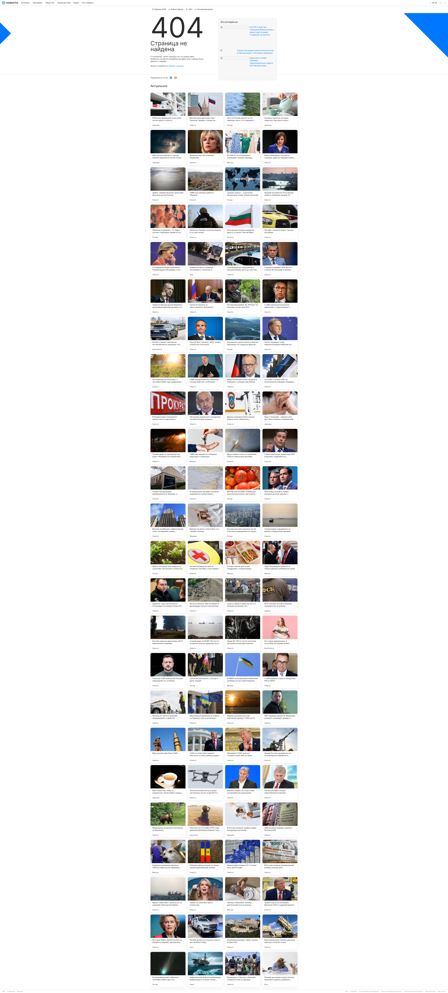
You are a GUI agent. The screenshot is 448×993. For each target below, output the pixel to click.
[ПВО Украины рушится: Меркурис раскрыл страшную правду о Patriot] (280, 707)
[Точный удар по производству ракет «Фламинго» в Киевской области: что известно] (168, 446)
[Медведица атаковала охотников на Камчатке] (168, 819)
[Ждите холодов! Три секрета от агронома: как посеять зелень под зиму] (168, 558)
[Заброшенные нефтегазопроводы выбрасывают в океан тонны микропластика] (205, 969)
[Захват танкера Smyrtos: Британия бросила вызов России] (168, 184)
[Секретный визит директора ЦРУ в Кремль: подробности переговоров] (280, 446)
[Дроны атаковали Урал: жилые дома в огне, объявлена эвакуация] (242, 409)
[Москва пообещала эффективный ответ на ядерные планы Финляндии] (168, 521)
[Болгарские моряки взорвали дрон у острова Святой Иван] (242, 222)
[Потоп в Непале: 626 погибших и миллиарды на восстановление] (205, 595)
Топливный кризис (205, 9)
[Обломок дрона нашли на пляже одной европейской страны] (205, 857)
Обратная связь (430, 991)
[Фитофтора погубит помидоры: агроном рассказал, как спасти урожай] (242, 483)
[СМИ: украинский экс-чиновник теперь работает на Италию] (205, 371)
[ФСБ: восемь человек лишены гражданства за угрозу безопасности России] (280, 595)
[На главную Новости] (11, 3)
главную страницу (175, 66)
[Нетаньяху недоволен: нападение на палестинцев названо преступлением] (205, 409)
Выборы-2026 (160, 9)
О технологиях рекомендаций (369, 991)
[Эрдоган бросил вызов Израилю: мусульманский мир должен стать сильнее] (168, 296)
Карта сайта (442, 991)
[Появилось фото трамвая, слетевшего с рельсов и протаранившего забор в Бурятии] (205, 259)
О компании (11, 991)
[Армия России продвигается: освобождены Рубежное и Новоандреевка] (280, 745)
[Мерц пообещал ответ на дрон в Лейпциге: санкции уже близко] (242, 371)
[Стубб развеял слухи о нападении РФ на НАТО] (280, 670)
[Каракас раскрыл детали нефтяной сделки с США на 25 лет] (242, 707)
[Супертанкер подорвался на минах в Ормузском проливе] (280, 521)
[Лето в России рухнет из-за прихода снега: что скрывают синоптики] (242, 110)
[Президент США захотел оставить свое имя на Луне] (242, 745)
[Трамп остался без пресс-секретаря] (205, 894)
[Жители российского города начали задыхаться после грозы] (168, 147)
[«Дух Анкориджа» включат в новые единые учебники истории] (280, 558)
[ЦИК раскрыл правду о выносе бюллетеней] (280, 819)
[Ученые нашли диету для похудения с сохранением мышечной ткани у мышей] (242, 558)
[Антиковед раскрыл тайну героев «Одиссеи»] (242, 932)
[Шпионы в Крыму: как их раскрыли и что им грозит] (205, 222)
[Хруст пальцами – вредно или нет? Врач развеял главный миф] (280, 409)
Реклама (20, 991)
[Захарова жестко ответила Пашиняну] (205, 147)
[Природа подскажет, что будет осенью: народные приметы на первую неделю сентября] (168, 222)
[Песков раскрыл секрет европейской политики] (280, 782)
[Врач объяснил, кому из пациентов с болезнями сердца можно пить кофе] (168, 782)
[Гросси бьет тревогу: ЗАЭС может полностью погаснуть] (205, 334)
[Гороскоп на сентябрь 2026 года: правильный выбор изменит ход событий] (205, 819)
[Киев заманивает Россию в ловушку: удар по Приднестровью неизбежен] (280, 147)
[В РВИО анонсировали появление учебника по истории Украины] (242, 670)
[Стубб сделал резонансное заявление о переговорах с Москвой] (280, 296)
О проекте (353, 991)
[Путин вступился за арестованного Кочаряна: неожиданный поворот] (205, 296)
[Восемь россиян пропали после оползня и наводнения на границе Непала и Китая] (242, 521)
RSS (346, 991)
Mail (3, 991)
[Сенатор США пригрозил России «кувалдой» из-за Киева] (168, 670)
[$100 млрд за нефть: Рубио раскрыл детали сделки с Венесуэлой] (280, 483)
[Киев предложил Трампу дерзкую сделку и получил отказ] (280, 932)
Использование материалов (413, 991)
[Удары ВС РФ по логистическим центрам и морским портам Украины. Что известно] (242, 633)
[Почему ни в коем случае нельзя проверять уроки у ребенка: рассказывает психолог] (280, 969)
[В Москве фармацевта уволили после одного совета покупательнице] (168, 110)
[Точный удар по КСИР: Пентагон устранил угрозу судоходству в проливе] (205, 633)
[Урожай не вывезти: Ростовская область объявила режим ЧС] (280, 184)
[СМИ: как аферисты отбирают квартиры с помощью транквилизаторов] (205, 446)
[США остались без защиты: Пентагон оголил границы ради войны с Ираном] (205, 745)
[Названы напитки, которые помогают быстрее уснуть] (280, 110)
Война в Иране (177, 9)
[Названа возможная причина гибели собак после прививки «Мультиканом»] (168, 857)
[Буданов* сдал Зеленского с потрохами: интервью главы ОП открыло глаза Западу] (168, 595)
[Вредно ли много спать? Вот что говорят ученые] (205, 521)
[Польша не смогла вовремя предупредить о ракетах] (168, 707)
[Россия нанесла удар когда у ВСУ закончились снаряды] (168, 633)
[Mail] (3, 3)
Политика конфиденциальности (391, 991)
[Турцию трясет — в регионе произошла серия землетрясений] (242, 184)
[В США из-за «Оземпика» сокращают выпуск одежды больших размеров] (242, 147)
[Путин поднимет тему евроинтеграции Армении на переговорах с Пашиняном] (280, 334)
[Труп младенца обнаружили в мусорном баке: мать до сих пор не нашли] (242, 259)
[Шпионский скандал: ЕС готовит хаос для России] (242, 857)
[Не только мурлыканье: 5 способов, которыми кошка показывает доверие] (280, 633)
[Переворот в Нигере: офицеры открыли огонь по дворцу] (242, 969)
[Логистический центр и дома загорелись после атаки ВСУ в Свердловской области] (205, 782)
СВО (190, 9)
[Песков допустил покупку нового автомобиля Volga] (205, 932)
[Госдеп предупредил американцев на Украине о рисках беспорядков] (168, 483)
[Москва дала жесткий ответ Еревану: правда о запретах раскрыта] (205, 110)
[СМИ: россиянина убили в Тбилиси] (205, 184)
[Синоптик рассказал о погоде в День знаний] (205, 670)
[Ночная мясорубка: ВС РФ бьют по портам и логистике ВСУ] (242, 296)
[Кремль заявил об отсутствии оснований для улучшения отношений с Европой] (242, 782)
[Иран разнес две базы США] (168, 745)
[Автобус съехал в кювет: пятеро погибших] (280, 222)
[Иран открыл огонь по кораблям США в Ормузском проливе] (242, 446)
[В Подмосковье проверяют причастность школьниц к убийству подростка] (168, 409)
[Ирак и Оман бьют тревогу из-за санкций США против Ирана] (168, 894)
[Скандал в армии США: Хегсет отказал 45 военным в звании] (280, 259)
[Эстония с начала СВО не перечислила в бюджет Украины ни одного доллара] (280, 371)
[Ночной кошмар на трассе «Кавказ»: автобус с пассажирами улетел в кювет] (205, 558)
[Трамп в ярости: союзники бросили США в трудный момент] (280, 894)
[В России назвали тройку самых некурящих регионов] (242, 819)
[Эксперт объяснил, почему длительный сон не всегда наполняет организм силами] (242, 894)
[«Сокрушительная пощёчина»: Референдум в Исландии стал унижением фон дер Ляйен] (168, 259)
